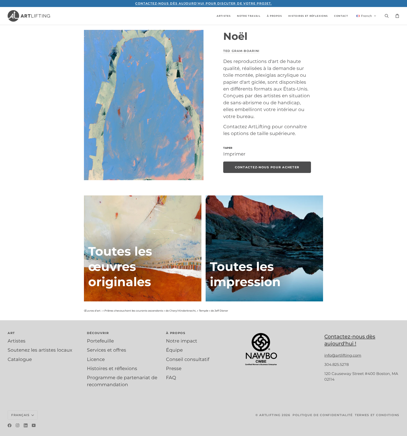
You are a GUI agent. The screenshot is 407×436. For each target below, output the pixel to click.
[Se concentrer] (144, 105)
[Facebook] (9, 425)
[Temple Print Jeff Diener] (264, 248)
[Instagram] (18, 425)
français (20, 415)
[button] (223, 16)
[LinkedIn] (26, 425)
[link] (267, 167)
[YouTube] (34, 425)
